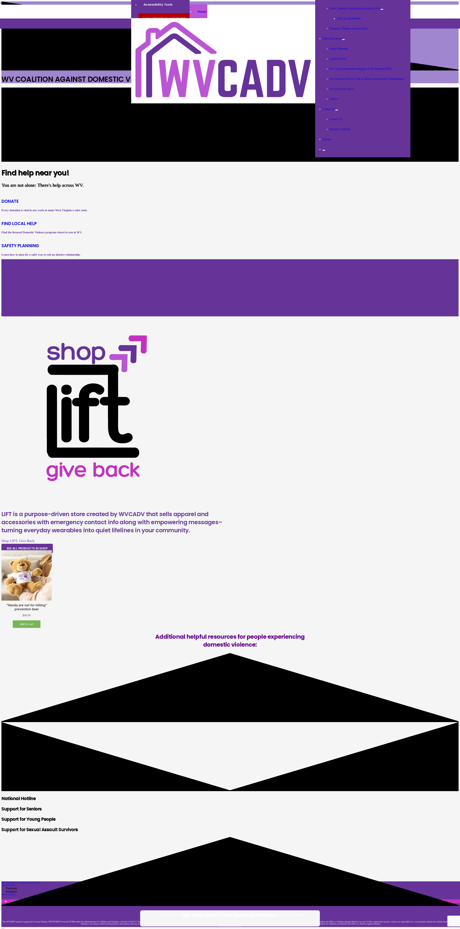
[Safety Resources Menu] (343, 39)
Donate (202, 11)
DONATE (10, 201)
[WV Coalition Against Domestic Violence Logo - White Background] (223, 102)
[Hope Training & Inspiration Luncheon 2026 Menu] (381, 9)
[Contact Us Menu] (336, 110)
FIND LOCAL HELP (19, 223)
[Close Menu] (323, 150)
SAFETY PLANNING (20, 246)
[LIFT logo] (93, 503)
